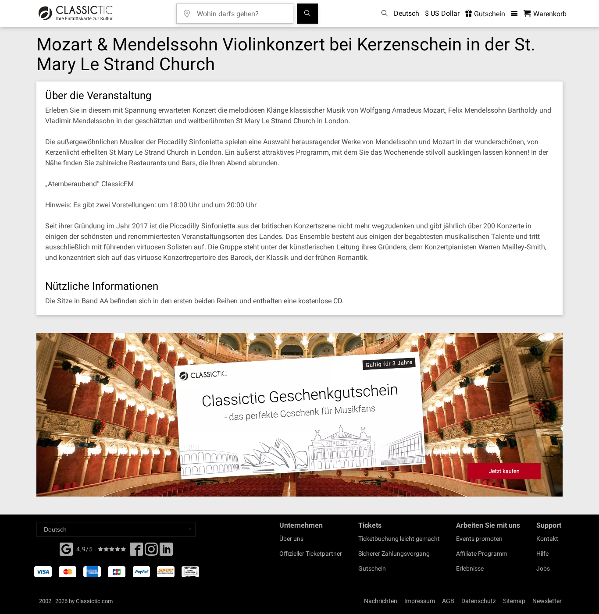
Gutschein (488, 14)
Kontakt (547, 538)
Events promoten (479, 538)
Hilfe (542, 553)
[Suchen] (307, 14)
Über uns (291, 538)
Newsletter (547, 600)
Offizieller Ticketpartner (310, 553)
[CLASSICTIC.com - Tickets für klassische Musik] (75, 13)
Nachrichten (380, 600)
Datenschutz (478, 600)
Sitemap (514, 600)
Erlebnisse (470, 568)
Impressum (419, 600)
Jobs (543, 568)
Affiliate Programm (481, 553)
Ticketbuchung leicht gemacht (399, 538)
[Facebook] (66, 548)
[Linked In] (166, 551)
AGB (448, 600)
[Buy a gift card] (299, 415)
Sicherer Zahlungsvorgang (394, 553)
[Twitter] (151, 551)
